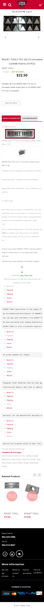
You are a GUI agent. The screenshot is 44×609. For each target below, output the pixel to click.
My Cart (5, 570)
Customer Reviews (29, 118)
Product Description (11, 118)
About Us (9, 332)
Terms (8, 298)
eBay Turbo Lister (26, 275)
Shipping (9, 294)
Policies (26, 570)
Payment (9, 290)
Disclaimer (27, 573)
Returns (9, 302)
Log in (29, 11)
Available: (6, 72)
